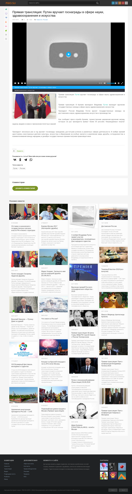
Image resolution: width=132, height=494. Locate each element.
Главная (6, 463)
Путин (77, 95)
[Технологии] (6, 18)
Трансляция (8, 469)
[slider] (61, 83)
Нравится (20, 151)
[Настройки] (6, 35)
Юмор (6, 479)
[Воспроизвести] (18, 83)
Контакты (27, 466)
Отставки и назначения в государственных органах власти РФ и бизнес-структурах (23, 228)
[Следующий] (22, 83)
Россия (45, 19)
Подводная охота (9, 474)
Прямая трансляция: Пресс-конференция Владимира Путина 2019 (112, 364)
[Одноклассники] (20, 159)
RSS (25, 476)
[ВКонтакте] (14, 159)
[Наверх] (6, 39)
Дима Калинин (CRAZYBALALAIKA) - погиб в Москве (82, 427)
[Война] (6, 26)
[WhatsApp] (30, 159)
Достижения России (109, 226)
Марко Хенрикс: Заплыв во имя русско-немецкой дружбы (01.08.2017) (53, 273)
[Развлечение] (6, 30)
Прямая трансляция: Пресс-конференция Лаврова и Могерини (112, 413)
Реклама (26, 471)
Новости (39, 19)
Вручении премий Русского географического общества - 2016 (82, 289)
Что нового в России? (49, 319)
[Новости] (6, 13)
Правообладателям (30, 469)
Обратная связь (29, 463)
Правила (26, 474)
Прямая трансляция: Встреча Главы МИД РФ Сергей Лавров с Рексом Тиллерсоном (83, 335)
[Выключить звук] (104, 83)
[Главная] (6, 9)
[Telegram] (25, 159)
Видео (6, 471)
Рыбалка (7, 476)
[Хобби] (6, 22)
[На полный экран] (122, 83)
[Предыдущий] (15, 83)
